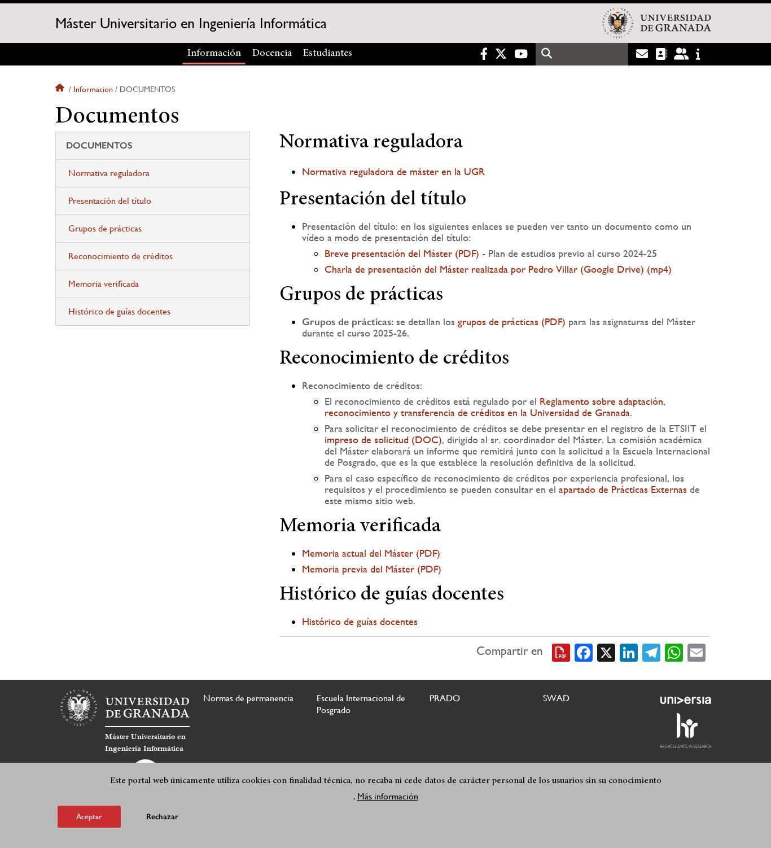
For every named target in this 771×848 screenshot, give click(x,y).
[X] (606, 651)
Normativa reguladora (109, 173)
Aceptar (89, 816)
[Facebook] (584, 651)
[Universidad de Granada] (656, 23)
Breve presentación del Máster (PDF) (402, 253)
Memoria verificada (103, 283)
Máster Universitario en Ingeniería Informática (191, 23)
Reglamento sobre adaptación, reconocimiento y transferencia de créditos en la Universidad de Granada (495, 406)
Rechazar (162, 816)
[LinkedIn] (629, 651)
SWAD (556, 698)
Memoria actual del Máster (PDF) (371, 553)
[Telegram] (651, 651)
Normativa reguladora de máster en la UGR (393, 171)
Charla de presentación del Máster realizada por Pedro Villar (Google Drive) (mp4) (498, 269)
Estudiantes (327, 54)
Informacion (93, 89)
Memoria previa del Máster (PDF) (371, 569)
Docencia (272, 54)
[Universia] (685, 700)
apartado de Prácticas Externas (623, 489)
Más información (387, 796)
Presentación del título (109, 200)
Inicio (61, 89)
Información (214, 54)
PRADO (445, 698)
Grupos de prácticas (105, 228)
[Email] (696, 651)
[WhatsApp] (674, 651)
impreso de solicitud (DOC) (383, 439)
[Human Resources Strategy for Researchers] (685, 730)
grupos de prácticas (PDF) (512, 321)
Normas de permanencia (248, 698)
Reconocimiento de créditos (120, 256)
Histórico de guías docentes (119, 311)
